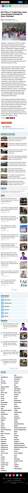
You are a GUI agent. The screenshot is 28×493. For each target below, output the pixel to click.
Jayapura (16, 416)
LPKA (2, 422)
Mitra (2, 435)
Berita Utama (7, 299)
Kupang (16, 420)
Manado (16, 422)
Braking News (17, 400)
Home (2, 9)
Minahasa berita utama (20, 427)
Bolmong (16, 394)
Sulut (15, 462)
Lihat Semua (14, 289)
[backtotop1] (27, 483)
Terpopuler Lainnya (14, 368)
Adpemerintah (4, 377)
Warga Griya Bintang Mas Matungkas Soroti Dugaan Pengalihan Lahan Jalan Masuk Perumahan (10, 361)
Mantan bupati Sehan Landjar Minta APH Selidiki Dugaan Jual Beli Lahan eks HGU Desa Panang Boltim (10, 254)
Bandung (16, 387)
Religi (15, 455)
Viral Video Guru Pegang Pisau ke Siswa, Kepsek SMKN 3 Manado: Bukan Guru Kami (9, 209)
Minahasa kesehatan (6, 429)
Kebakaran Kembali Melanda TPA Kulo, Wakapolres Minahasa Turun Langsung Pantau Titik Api (10, 236)
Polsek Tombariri (18, 453)
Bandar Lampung (5, 387)
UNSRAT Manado (18, 468)
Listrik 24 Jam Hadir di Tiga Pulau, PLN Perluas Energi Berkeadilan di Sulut (10, 272)
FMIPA (2, 408)
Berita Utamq (17, 392)
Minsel (15, 431)
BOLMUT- (3, 398)
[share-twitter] (6, 6)
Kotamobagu (17, 418)
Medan (2, 425)
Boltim (2, 400)
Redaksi (4, 478)
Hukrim (3, 122)
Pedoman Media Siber (17, 478)
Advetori (3, 381)
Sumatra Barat (4, 464)
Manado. (3, 424)
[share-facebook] (3, 6)
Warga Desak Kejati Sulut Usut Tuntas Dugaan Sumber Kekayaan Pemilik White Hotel (10, 200)
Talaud (2, 466)
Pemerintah (4, 443)
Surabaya (16, 464)
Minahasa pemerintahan (20, 429)
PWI (1, 455)
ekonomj (16, 406)
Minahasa (9, 122)
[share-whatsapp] (10, 6)
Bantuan (3, 388)
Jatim (2, 416)
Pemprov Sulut (4, 449)
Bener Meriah (17, 388)
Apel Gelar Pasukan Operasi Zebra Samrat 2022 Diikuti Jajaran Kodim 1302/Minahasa (14, 128)
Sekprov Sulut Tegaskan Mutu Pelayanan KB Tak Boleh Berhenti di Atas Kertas (9, 263)
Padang (16, 437)
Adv (2, 379)
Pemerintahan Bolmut (19, 445)
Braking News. (4, 402)
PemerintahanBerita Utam (20, 447)
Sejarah (6, 316)
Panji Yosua (4, 439)
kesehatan (6, 306)
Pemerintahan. (4, 447)
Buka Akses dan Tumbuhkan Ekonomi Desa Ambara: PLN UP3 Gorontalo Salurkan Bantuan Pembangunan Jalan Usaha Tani (9, 218)
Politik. (16, 451)
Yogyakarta (4, 470)
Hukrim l (3, 412)
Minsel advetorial (5, 433)
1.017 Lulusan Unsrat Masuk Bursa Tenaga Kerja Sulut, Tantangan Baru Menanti (8, 281)
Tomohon (16, 466)
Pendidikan (16, 449)
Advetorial (3, 383)
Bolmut (16, 396)
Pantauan (6, 309)
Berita (2, 390)
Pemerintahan (4, 445)
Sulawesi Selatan (18, 461)
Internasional (4, 414)
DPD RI (15, 404)
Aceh (15, 375)
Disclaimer (9, 480)
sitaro (2, 461)
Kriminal (3, 420)
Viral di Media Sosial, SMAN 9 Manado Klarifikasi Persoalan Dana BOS (8, 227)
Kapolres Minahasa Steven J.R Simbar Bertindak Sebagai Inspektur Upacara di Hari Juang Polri (9, 245)
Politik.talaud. (4, 453)
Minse (2, 431)
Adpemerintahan (18, 377)
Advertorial (17, 379)
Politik (2, 451)
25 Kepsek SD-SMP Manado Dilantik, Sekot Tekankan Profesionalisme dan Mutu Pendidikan (10, 343)
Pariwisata (3, 441)
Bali (15, 385)
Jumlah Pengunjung (17, 480)
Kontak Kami (9, 478)
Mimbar (16, 425)
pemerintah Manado (19, 443)
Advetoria (16, 381)
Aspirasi (6, 313)
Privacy (24, 478)
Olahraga (3, 437)
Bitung (2, 394)
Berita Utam (17, 390)
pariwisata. (17, 441)
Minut (15, 433)
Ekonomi (3, 406)
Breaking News (17, 402)
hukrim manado (18, 412)
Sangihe (3, 457)
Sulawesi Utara (8, 303)
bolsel (15, 398)
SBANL (15, 457)
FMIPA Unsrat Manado (6, 410)
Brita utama (4, 404)
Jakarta (16, 414)
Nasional (16, 435)
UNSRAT (2, 468)
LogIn (20, 2)
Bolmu (2, 396)
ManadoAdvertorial (19, 424)
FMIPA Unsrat (17, 408)
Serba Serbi (17, 459)
